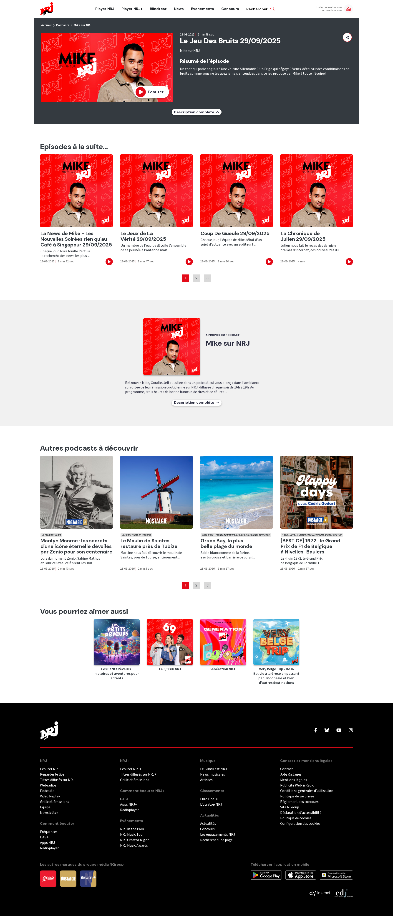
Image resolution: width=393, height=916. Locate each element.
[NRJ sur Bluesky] (327, 730)
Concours (230, 9)
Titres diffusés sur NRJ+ (138, 774)
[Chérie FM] (48, 878)
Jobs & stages (291, 774)
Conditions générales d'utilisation (306, 791)
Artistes (206, 780)
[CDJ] (343, 893)
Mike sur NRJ (82, 25)
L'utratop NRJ (211, 804)
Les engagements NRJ (217, 834)
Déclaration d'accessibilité (300, 812)
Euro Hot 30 (209, 799)
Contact (286, 769)
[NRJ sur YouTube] (339, 730)
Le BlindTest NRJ (213, 769)
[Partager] (347, 37)
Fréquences (49, 832)
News (179, 9)
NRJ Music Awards (134, 845)
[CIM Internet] (320, 893)
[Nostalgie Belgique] (68, 878)
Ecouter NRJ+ (130, 769)
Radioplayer (49, 848)
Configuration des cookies (300, 823)
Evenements (202, 9)
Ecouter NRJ (49, 769)
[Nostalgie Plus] (88, 878)
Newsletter (49, 812)
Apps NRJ (47, 842)
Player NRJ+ (132, 9)
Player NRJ (104, 9)
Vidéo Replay (50, 796)
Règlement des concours (299, 801)
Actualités (208, 823)
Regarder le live (52, 774)
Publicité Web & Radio (297, 785)
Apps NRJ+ (128, 804)
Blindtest (158, 9)
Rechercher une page (216, 840)
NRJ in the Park (132, 829)
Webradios (48, 785)
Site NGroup (289, 807)
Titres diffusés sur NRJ (57, 780)
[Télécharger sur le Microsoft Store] (336, 874)
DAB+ (44, 837)
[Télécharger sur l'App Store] (300, 874)
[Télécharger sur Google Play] (266, 874)
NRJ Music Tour (132, 834)
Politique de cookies (295, 818)
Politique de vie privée (297, 796)
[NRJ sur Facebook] (315, 730)
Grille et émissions (54, 801)
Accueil (46, 25)
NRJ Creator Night (134, 840)
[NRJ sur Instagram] (351, 730)
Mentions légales (293, 780)
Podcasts (62, 25)
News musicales (212, 774)
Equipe (45, 807)
